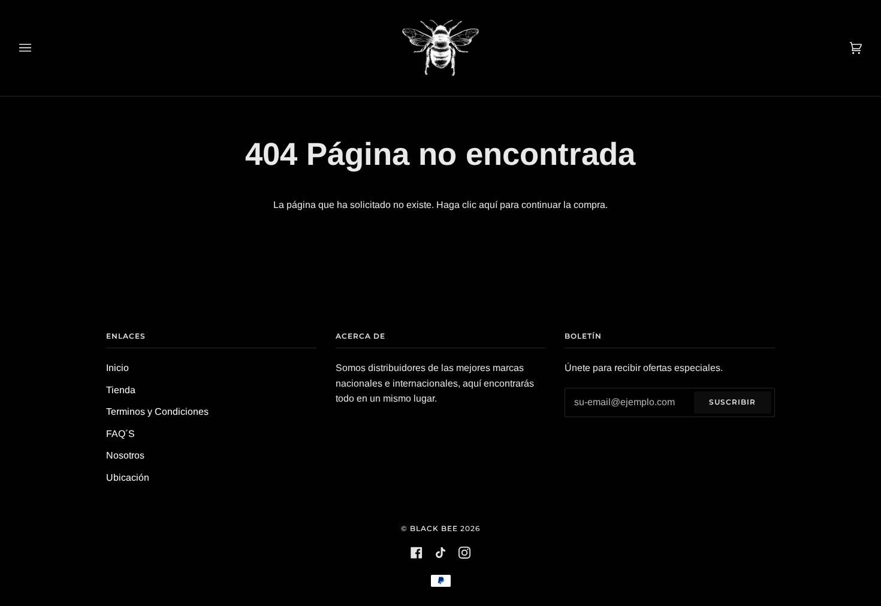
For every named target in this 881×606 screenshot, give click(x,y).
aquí (488, 205)
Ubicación (127, 477)
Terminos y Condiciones (157, 411)
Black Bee (434, 528)
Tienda (120, 390)
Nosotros (125, 455)
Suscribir (732, 401)
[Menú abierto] (37, 48)
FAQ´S (120, 434)
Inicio (117, 368)
